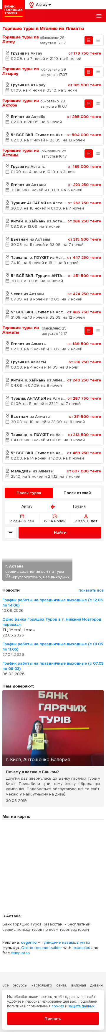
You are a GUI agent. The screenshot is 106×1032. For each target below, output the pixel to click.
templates (20, 952)
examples (81, 947)
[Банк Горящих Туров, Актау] (13, 11)
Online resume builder (41, 947)
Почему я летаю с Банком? (32, 771)
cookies (58, 1006)
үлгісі (85, 942)
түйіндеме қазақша (60, 942)
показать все (91, 590)
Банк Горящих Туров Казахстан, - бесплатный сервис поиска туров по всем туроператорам (46, 927)
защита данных (81, 1006)
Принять (53, 1018)
